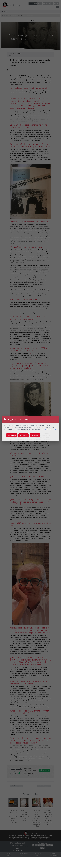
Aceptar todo (35, 435)
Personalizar (23, 435)
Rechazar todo (12, 435)
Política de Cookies (50, 429)
